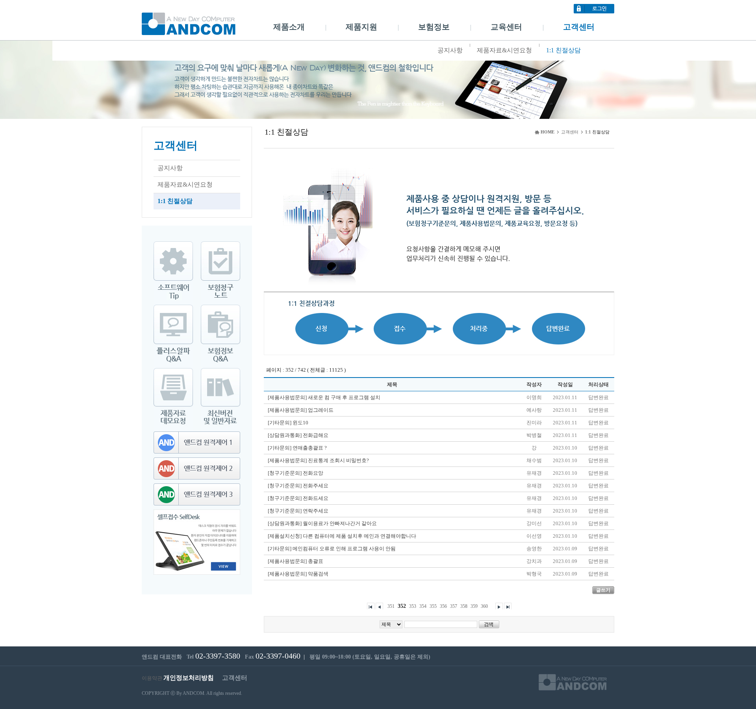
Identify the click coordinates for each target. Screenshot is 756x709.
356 (443, 606)
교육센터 (506, 26)
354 (422, 606)
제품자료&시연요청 (504, 50)
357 (453, 606)
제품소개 (289, 26)
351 (391, 606)
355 (433, 606)
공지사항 (450, 50)
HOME (547, 132)
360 (484, 606)
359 (474, 606)
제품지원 (361, 26)
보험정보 (434, 26)
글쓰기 (603, 590)
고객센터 (579, 26)
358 (463, 606)
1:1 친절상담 (563, 50)
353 (412, 606)
